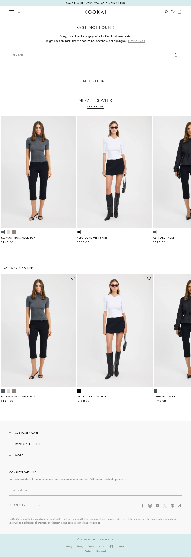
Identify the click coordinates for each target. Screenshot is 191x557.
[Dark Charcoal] (155, 232)
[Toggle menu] (11, 11)
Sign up (179, 490)
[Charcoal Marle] (3, 232)
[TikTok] (180, 505)
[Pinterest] (172, 505)
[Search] (19, 11)
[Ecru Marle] (8, 232)
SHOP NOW (95, 106)
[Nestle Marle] (14, 232)
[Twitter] (165, 505)
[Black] (79, 232)
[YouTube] (157, 505)
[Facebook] (142, 505)
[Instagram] (150, 505)
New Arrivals (136, 41)
